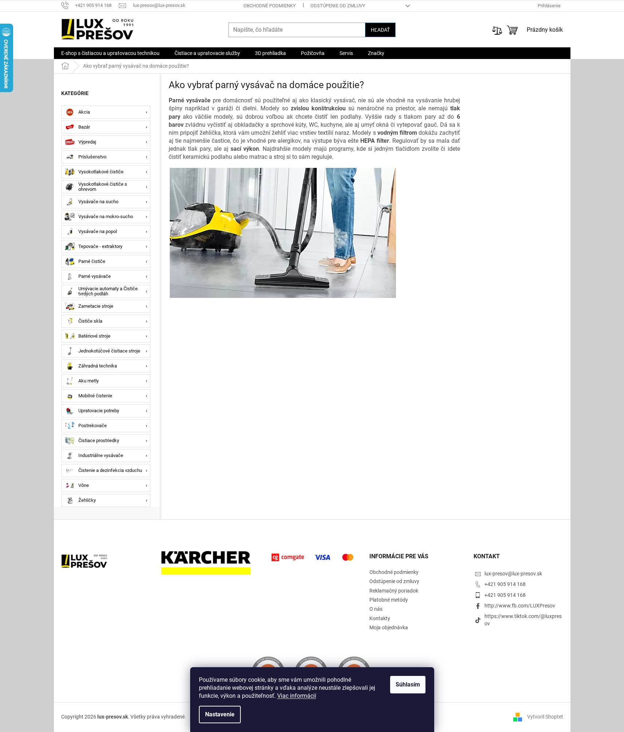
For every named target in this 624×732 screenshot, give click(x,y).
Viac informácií (296, 695)
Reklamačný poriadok (393, 591)
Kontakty (379, 618)
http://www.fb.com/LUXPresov (519, 606)
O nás (375, 609)
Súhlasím (408, 684)
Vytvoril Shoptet (545, 717)
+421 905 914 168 (505, 584)
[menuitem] (110, 53)
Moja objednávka (388, 627)
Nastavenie (220, 714)
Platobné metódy (388, 600)
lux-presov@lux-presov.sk (513, 573)
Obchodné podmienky (269, 5)
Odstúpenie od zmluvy (337, 5)
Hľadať (380, 30)
